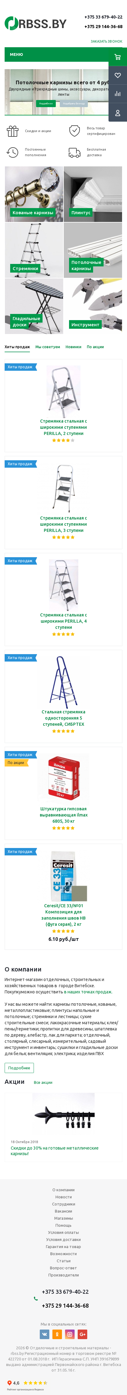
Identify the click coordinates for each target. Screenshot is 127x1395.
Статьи (64, 1261)
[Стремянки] (34, 250)
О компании (63, 1190)
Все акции (43, 1082)
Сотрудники (63, 1204)
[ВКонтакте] (44, 1334)
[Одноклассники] (57, 1334)
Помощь (63, 1225)
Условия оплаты (63, 1232)
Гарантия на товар (63, 1246)
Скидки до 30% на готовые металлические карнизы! (55, 1151)
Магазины (63, 1218)
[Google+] (82, 1334)
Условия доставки (63, 1239)
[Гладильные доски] (34, 306)
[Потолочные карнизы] (93, 250)
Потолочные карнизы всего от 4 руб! (64, 82)
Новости (63, 1197)
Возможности (63, 1253)
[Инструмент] (93, 306)
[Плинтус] (93, 194)
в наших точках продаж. (88, 991)
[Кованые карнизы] (34, 194)
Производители (63, 1275)
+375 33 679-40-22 (103, 22)
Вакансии (63, 1211)
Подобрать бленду (74, 103)
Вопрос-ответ (63, 1268)
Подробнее (46, 103)
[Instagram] (70, 1334)
